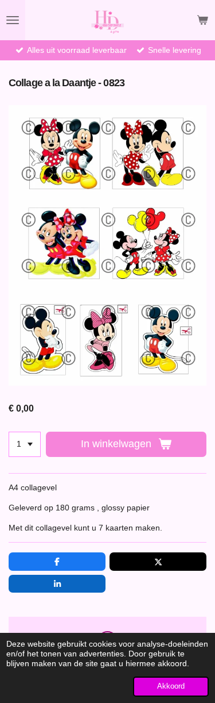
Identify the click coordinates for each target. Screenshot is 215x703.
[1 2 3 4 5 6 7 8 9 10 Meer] (25, 444)
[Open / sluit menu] (12, 20)
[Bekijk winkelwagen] (202, 20)
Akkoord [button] (171, 686)
